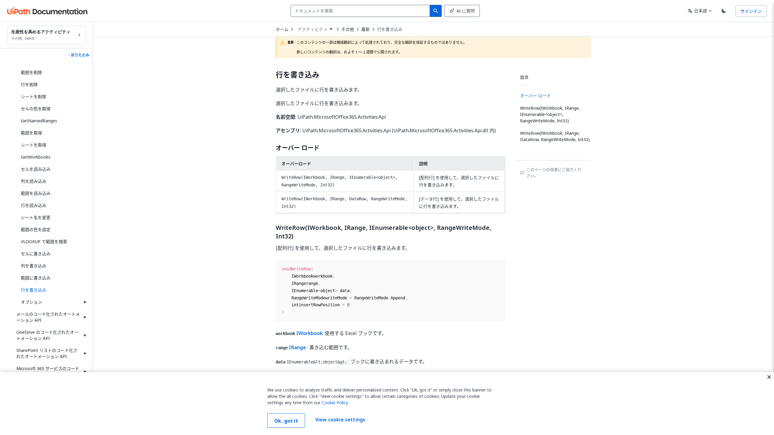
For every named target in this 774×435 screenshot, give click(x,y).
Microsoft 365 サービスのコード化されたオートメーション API (47, 371)
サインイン (751, 11)
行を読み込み (33, 205)
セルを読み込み (35, 169)
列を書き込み (33, 266)
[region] (387, 403)
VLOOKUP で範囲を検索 (44, 241)
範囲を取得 (31, 133)
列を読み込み (33, 181)
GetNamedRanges (39, 121)
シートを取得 (33, 145)
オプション (31, 302)
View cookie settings (340, 420)
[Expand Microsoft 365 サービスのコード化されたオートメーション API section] (84, 371)
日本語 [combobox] (697, 11)
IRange (297, 347)
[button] (51, 290)
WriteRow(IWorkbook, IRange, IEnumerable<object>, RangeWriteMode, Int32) (383, 232)
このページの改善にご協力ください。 (553, 172)
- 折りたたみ (79, 55)
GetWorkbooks (35, 157)
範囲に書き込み (35, 278)
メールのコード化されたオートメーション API (48, 317)
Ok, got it (286, 420)
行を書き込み (389, 29)
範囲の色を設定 (35, 229)
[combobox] (361, 10)
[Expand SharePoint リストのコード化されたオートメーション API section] (84, 353)
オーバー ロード (298, 148)
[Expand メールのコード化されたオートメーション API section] (84, 317)
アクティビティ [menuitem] (312, 29)
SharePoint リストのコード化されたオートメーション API (46, 353)
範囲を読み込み (35, 193)
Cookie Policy (335, 402)
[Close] (769, 377)
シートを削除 (33, 96)
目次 (524, 77)
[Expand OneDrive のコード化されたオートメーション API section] (84, 335)
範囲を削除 (31, 72)
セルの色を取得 (35, 108)
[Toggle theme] (724, 11)
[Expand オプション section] (84, 302)
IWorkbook (309, 333)
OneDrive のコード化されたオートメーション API (47, 335)
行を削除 (29, 84)
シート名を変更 (35, 217)
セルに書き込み (35, 253)
